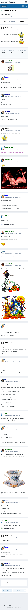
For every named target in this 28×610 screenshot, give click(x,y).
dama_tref (7, 14)
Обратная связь (13, 605)
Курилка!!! (12, 16)
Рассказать (7, 590)
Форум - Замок (8, 2)
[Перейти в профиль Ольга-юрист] (2, 232)
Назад (5, 21)
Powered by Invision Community (14, 607)
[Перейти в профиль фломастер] (2, 148)
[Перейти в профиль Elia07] (2, 216)
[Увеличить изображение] (21, 34)
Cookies (21, 605)
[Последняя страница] (26, 21)
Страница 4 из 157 (13, 21)
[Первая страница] (2, 21)
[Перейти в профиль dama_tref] (2, 61)
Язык (5, 605)
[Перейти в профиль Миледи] (2, 112)
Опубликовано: (13, 29)
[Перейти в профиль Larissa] (2, 95)
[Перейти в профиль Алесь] (2, 78)
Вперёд (22, 21)
